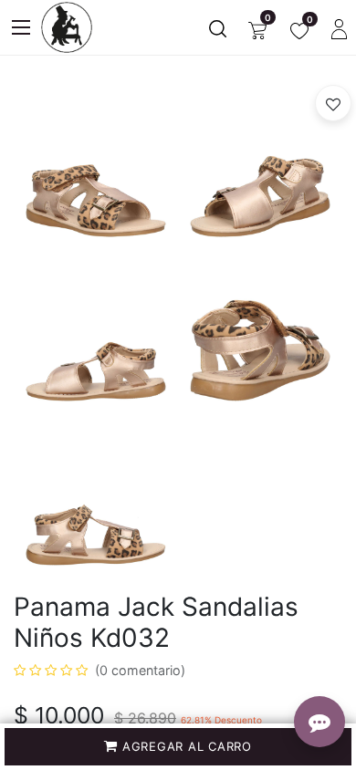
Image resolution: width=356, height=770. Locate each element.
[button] (178, 746)
